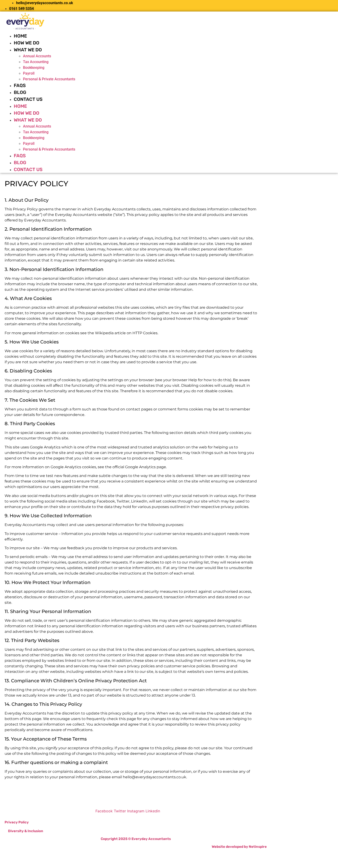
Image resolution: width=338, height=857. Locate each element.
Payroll (28, 73)
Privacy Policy (17, 822)
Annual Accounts (37, 56)
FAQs (20, 85)
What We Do (28, 49)
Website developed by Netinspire (239, 847)
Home (20, 36)
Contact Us (28, 99)
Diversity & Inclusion (25, 831)
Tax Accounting (36, 62)
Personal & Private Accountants (49, 79)
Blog (20, 92)
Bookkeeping (33, 67)
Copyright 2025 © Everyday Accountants (136, 839)
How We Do (26, 43)
